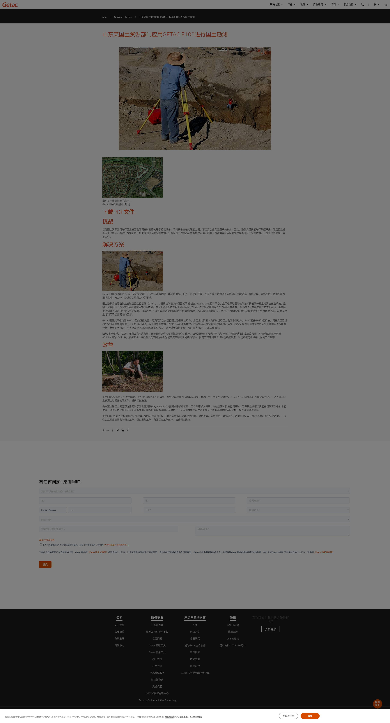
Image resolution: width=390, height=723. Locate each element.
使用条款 (184, 716)
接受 (310, 715)
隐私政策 (169, 716)
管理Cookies (288, 715)
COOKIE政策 (196, 716)
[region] (195, 716)
